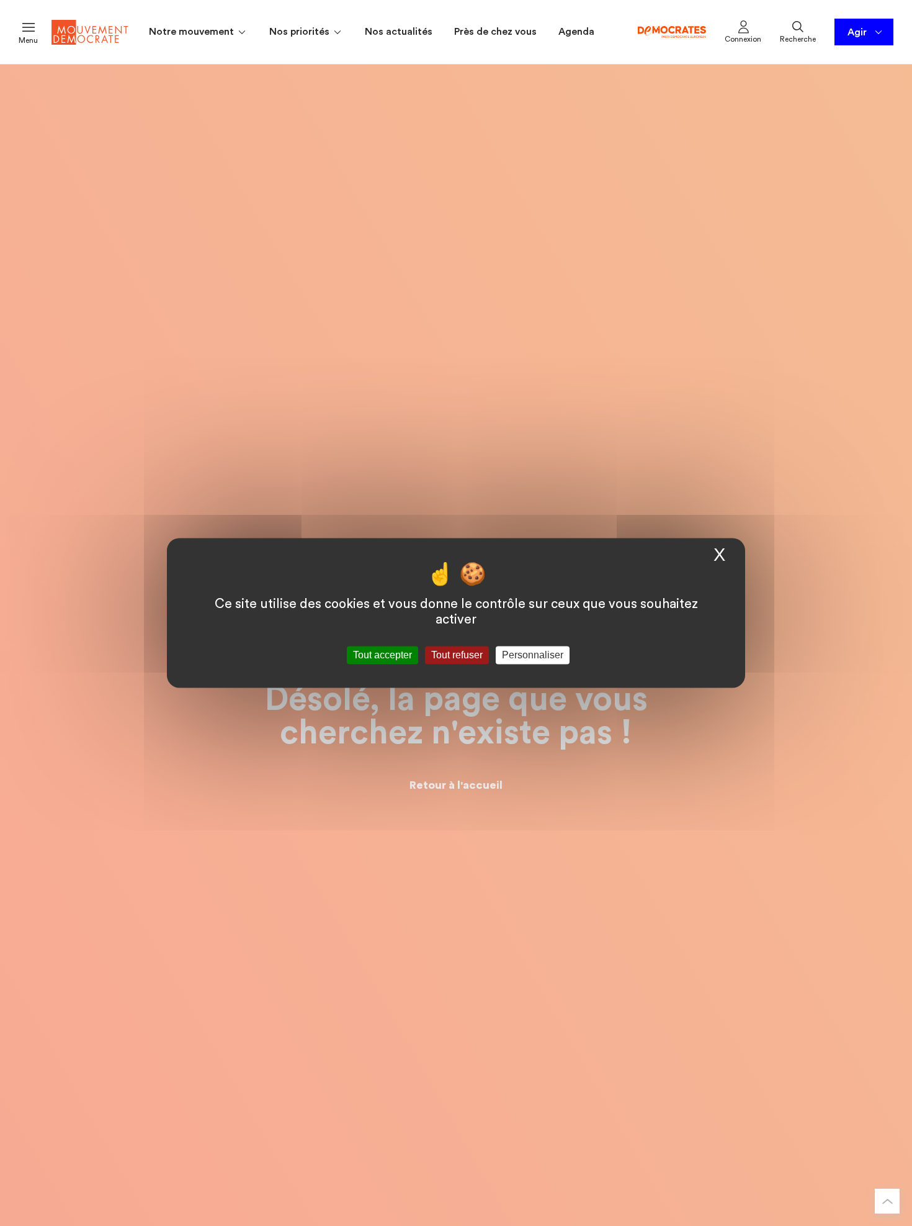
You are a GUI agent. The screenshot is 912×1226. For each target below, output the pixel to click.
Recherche (798, 39)
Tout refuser (457, 655)
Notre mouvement (192, 32)
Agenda (576, 32)
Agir (857, 32)
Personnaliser (532, 655)
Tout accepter (382, 655)
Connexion (743, 39)
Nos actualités (398, 32)
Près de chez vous (495, 32)
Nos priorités (300, 32)
